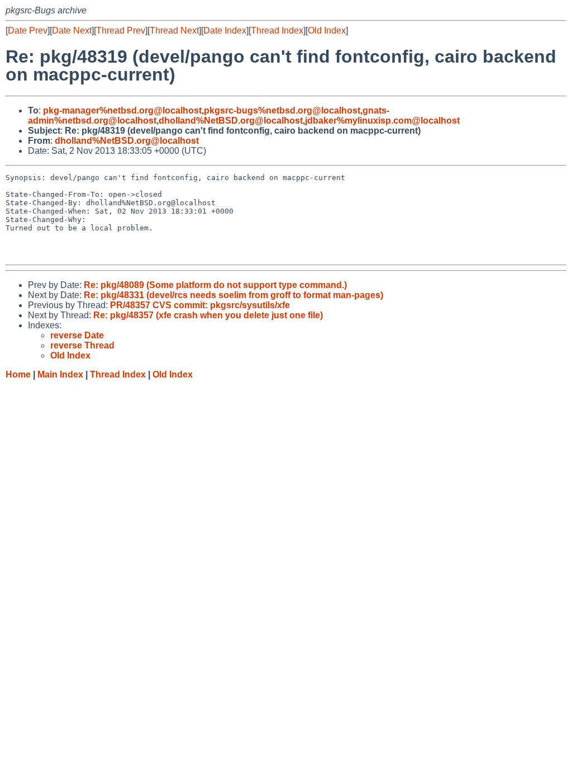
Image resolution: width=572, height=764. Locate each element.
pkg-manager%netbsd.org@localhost (122, 110)
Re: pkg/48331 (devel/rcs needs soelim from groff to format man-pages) (233, 295)
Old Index (327, 30)
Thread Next (174, 30)
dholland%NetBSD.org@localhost (231, 120)
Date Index (224, 30)
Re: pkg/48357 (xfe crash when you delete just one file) (208, 315)
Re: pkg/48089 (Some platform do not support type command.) (215, 285)
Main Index (60, 374)
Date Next (72, 30)
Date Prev (27, 30)
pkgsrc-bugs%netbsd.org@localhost (282, 110)
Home (18, 374)
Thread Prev (120, 30)
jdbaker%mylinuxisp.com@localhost (382, 120)
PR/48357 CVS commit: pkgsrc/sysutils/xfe (200, 305)
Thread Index (277, 30)
